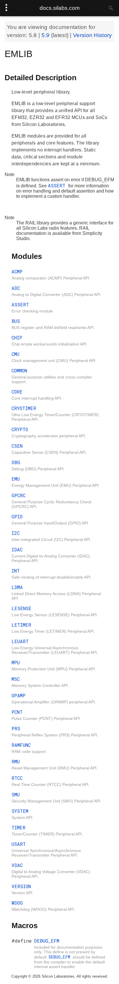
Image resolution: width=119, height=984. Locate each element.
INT (16, 571)
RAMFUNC (21, 745)
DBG (16, 462)
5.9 (46, 35)
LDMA (17, 587)
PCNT (17, 712)
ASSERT (58, 185)
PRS (16, 728)
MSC (16, 679)
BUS (16, 321)
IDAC (17, 549)
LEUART (20, 641)
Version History (92, 35)
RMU (16, 761)
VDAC (17, 865)
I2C (16, 533)
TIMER (18, 827)
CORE (17, 392)
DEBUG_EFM (46, 941)
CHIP (17, 337)
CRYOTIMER (24, 408)
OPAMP (18, 695)
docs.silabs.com (60, 8)
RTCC (17, 778)
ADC (16, 288)
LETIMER (21, 625)
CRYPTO (20, 429)
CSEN (17, 446)
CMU (15, 354)
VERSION (21, 886)
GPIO (17, 516)
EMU (16, 479)
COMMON (19, 370)
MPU (16, 662)
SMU (16, 794)
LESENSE (21, 608)
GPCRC (18, 495)
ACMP (17, 271)
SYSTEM (20, 811)
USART (19, 844)
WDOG (17, 903)
